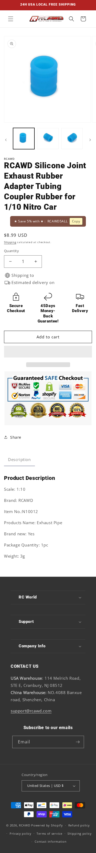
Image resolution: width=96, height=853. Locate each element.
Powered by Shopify (47, 825)
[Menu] (11, 19)
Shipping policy (79, 833)
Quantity (11, 250)
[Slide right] (90, 140)
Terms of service (49, 833)
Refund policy (79, 825)
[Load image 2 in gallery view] (47, 138)
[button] (48, 352)
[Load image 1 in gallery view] (23, 138)
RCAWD (24, 825)
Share (15, 437)
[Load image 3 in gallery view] (72, 138)
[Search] (71, 19)
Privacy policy (20, 833)
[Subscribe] (78, 742)
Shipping (10, 242)
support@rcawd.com (31, 710)
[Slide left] (6, 140)
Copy (76, 221)
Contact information (50, 841)
